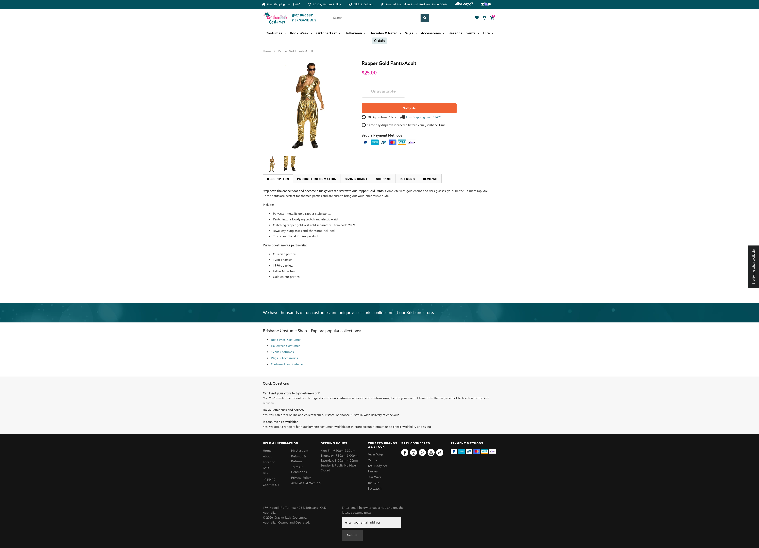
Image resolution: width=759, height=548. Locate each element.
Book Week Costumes (286, 340)
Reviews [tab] (430, 179)
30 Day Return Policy (326, 4)
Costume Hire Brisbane (287, 364)
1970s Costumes (282, 352)
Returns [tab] (407, 179)
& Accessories (288, 358)
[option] (281, 4)
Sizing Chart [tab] (356, 179)
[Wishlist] (477, 18)
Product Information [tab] (316, 179)
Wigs (274, 358)
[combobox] (375, 18)
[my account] (484, 18)
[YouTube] (431, 452)
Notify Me (409, 108)
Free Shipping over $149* (283, 4)
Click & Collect (363, 4)
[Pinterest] (422, 452)
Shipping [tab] (384, 179)
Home (267, 51)
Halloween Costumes (285, 346)
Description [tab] (278, 179)
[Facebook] (404, 452)
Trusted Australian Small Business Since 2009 (416, 4)
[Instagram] (413, 452)
